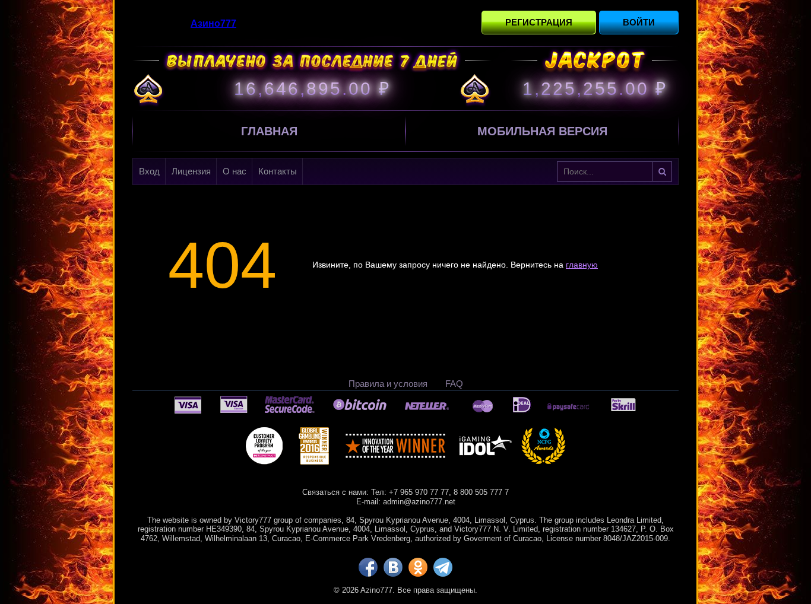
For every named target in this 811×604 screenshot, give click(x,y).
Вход (149, 171)
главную (582, 264)
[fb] (368, 567)
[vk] (393, 567)
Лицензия (191, 171)
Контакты (277, 171)
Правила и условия (388, 384)
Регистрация (538, 22)
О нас (234, 171)
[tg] (442, 567)
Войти (639, 22)
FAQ (454, 384)
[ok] (417, 567)
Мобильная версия (542, 131)
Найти (662, 171)
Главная (269, 131)
